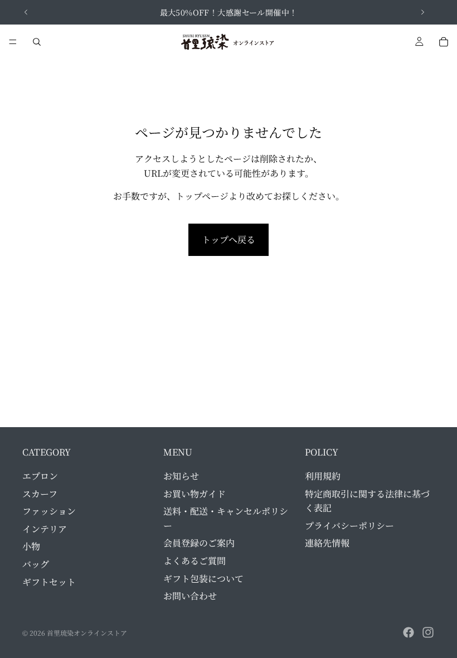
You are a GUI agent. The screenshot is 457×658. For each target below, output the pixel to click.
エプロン (40, 476)
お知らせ (181, 476)
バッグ (35, 564)
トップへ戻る (228, 239)
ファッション (49, 511)
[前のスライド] (26, 12)
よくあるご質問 (194, 560)
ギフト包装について (203, 578)
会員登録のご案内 (199, 542)
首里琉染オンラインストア (87, 632)
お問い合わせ (190, 595)
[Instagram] (428, 632)
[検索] (37, 42)
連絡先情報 (327, 542)
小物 (31, 546)
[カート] (443, 42)
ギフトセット (49, 581)
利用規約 (323, 476)
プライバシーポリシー (349, 525)
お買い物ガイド (194, 493)
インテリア (44, 528)
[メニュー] (13, 42)
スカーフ (39, 493)
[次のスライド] (422, 12)
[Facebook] (408, 632)
